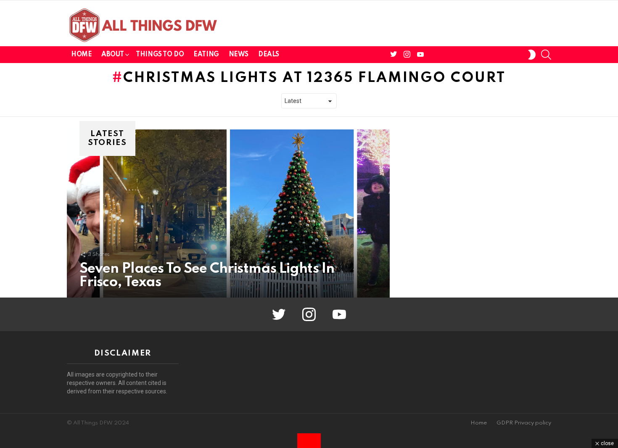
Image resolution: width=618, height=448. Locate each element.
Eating (206, 54)
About (112, 54)
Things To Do (160, 54)
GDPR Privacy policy (524, 423)
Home (81, 54)
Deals (268, 54)
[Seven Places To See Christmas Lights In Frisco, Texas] (228, 213)
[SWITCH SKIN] (532, 54)
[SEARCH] (546, 54)
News (238, 54)
